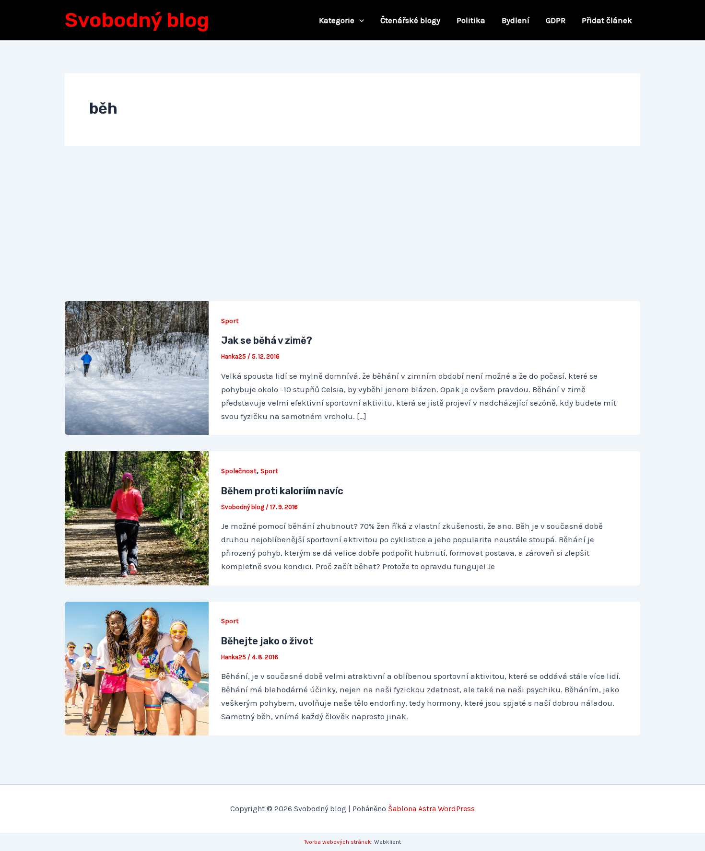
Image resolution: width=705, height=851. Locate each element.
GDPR (555, 20)
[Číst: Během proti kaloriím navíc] (137, 517)
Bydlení (515, 20)
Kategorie (336, 20)
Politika (471, 20)
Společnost (239, 471)
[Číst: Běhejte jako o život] (137, 667)
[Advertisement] (352, 229)
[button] (359, 20)
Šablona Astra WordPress (431, 808)
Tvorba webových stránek (337, 842)
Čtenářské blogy (410, 20)
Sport (230, 321)
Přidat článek (607, 20)
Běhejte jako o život (267, 641)
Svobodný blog (137, 20)
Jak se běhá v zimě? (266, 340)
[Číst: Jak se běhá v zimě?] (137, 367)
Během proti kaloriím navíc (282, 491)
